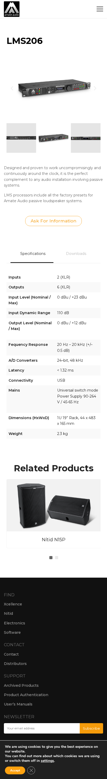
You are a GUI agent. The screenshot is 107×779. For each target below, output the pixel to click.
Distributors (15, 663)
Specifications (32, 253)
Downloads (76, 253)
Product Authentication (26, 694)
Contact (11, 654)
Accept (15, 770)
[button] (12, 88)
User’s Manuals (18, 704)
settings (47, 760)
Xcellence (13, 604)
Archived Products (21, 685)
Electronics (14, 623)
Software (12, 632)
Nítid (8, 613)
